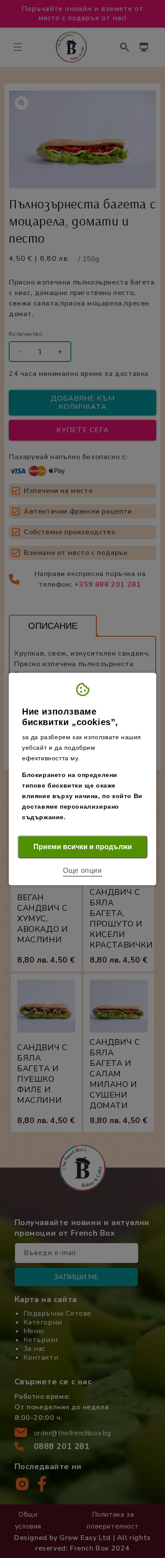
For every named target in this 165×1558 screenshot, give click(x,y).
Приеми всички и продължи (82, 846)
